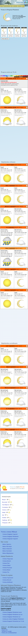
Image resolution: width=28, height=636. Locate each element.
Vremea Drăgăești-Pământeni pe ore (12, 614)
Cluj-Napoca (5, 504)
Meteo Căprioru (7, 544)
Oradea (4, 517)
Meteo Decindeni (7, 551)
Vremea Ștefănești (7, 582)
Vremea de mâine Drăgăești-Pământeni (13, 619)
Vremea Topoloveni (8, 577)
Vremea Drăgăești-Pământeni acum (12, 612)
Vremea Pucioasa (7, 567)
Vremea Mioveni (7, 580)
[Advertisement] (14, 55)
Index (2, 6)
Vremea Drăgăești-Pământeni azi (11, 616)
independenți (8, 606)
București (4, 502)
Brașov (4, 499)
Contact (19, 6)
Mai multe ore (5, 38)
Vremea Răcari (6, 570)
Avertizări (15, 6)
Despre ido (5, 630)
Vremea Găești (6, 565)
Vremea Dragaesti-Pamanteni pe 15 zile (13, 621)
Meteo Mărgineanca (8, 553)
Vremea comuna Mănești (9, 532)
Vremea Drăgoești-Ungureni (10, 538)
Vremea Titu (6, 572)
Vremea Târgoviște (8, 558)
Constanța (5, 507)
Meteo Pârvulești (7, 546)
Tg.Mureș (4, 520)
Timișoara (4, 522)
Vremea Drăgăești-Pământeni (10, 536)
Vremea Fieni (6, 563)
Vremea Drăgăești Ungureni (10, 534)
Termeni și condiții (7, 631)
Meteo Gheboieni (7, 548)
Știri (11, 6)
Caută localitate (7, 6)
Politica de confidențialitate (9, 632)
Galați (3, 512)
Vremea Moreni (7, 561)
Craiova (4, 510)
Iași (3, 515)
